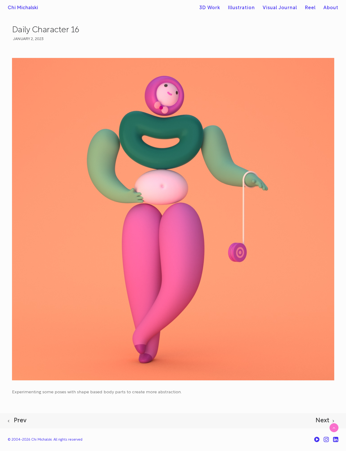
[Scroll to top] (334, 428)
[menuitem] (211, 8)
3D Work (209, 8)
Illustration (241, 8)
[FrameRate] (316, 441)
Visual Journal (280, 8)
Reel (310, 8)
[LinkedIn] (335, 441)
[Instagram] (326, 441)
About (330, 8)
